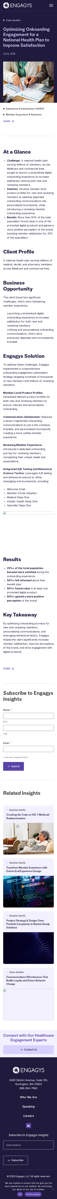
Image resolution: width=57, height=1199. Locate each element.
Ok (20, 1194)
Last (5, 733)
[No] (53, 1189)
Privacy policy (33, 1194)
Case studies (13, 20)
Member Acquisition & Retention (24, 114)
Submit (15, 766)
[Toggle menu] (51, 5)
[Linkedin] (28, 1125)
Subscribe (17, 1160)
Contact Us (30, 1049)
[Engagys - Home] (17, 5)
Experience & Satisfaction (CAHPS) (25, 108)
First (5, 721)
